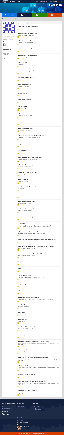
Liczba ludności (21, 113)
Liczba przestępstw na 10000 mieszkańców (28, 232)
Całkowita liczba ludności (24, 334)
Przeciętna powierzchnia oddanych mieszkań (29, 70)
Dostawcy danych (20, 406)
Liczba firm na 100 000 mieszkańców (27, 365)
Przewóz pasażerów (22, 106)
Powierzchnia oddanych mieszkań (26, 77)
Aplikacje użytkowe (36, 406)
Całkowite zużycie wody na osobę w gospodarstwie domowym (33, 357)
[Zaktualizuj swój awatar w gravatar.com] (9, 27)
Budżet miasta (21, 223)
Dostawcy (25, 15)
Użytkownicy (7, 19)
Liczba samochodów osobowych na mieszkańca (29, 350)
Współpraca (20, 290)
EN (61, 1)
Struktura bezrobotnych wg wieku (26, 208)
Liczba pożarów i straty (23, 194)
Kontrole (20, 261)
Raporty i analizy (36, 408)
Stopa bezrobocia (22, 150)
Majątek (20, 268)
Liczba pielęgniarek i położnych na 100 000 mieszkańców (32, 381)
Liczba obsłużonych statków (25, 99)
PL (59, 1)
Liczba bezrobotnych (23, 143)
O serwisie (56, 15)
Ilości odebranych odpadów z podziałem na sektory (30, 187)
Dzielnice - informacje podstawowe (26, 374)
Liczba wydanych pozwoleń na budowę (27, 33)
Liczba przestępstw (22, 62)
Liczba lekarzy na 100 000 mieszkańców (27, 390)
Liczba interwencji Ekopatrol (25, 283)
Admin (14, 19)
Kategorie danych (20, 408)
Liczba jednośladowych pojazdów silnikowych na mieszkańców (33, 341)
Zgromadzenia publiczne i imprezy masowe (28, 297)
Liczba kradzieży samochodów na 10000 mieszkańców (31, 135)
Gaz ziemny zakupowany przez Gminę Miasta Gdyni (30, 253)
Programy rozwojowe (37, 409)
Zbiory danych (10, 15)
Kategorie (40, 15)
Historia (30, 23)
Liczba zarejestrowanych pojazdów (26, 48)
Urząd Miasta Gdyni (6, 404)
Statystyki (35, 413)
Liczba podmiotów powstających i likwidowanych (30, 157)
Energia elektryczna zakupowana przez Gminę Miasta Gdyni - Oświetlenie (36, 246)
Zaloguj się (35, 1)
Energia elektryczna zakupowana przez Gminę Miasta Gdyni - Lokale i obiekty (37, 239)
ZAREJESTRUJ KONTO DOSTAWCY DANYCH (48, 1)
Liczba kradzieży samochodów (25, 128)
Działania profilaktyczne (24, 305)
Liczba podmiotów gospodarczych (26, 165)
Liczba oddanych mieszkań (24, 84)
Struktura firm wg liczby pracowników (27, 172)
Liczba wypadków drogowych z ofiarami (27, 55)
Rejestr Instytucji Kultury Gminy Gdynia (27, 327)
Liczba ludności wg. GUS (23, 179)
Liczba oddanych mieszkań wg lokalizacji (28, 26)
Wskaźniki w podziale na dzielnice (26, 121)
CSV (18, 29)
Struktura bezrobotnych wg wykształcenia (28, 216)
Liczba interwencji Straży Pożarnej (26, 201)
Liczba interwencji (22, 319)
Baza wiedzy (35, 404)
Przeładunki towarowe (23, 92)
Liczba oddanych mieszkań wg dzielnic (27, 40)
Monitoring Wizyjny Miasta (24, 275)
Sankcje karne (21, 312)
